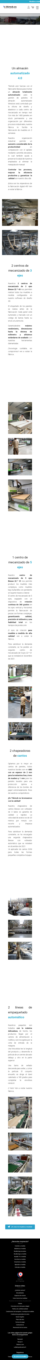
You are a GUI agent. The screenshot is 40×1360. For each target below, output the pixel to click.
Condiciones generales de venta (20, 1314)
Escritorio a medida (20, 1259)
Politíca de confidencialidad (20, 1309)
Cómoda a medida (20, 1267)
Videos (20, 1303)
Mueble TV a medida (20, 1256)
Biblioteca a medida (20, 1248)
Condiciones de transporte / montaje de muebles (20, 1311)
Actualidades (20, 1293)
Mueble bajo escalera (20, 1251)
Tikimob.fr (20, 1339)
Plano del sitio (20, 1319)
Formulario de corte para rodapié (20, 1306)
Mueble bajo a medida (20, 1254)
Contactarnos (20, 1325)
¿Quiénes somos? (20, 1290)
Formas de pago (20, 1322)
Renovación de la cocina (20, 1327)
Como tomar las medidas (20, 1298)
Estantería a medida (20, 1262)
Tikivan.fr (20, 1342)
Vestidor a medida (20, 1246)
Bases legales (20, 1317)
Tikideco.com (20, 1344)
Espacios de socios (20, 1295)
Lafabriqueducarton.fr (20, 1347)
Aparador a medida (20, 1264)
